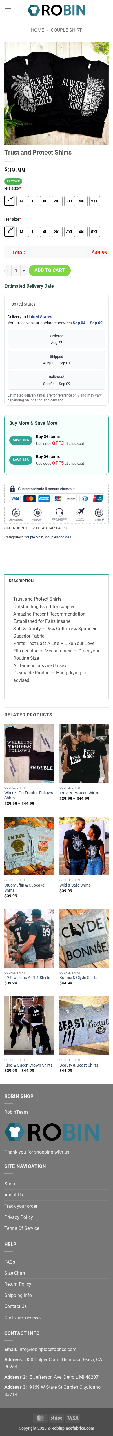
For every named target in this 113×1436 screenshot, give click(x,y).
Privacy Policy (18, 1217)
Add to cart (49, 270)
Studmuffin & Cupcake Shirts (24, 888)
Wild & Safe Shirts (75, 885)
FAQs (9, 1262)
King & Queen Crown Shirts (28, 1065)
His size (12, 188)
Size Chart (14, 1273)
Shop (9, 1184)
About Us (13, 1195)
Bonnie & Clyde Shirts (78, 977)
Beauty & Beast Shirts (78, 1065)
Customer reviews (22, 1317)
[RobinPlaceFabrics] (56, 10)
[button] (7, 10)
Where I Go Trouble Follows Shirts (28, 795)
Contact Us (15, 1306)
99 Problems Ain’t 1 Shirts (27, 977)
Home (37, 30)
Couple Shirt (66, 30)
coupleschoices (58, 537)
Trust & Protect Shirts (78, 793)
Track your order (20, 1206)
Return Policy (17, 1284)
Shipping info (18, 1295)
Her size (12, 219)
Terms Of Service (21, 1228)
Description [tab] (21, 580)
